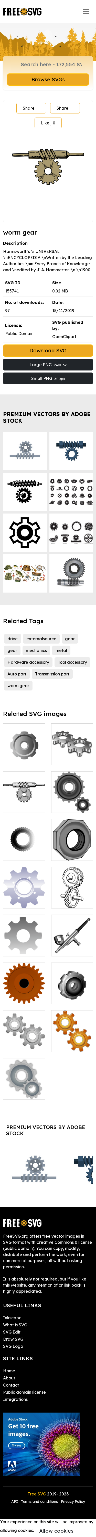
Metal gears (69, 901)
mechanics (36, 650)
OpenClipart (64, 336)
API (15, 1501)
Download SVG (48, 350)
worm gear (18, 685)
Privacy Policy (73, 1501)
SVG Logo (13, 1346)
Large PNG (48, 364)
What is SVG (15, 1324)
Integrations (15, 1399)
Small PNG (48, 378)
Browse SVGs (48, 79)
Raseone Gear (71, 997)
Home (9, 1370)
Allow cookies (56, 1531)
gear (70, 638)
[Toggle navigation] (86, 11)
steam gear (20, 997)
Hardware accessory (28, 662)
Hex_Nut (66, 853)
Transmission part (52, 673)
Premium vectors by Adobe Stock (47, 417)
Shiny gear (19, 901)
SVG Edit (11, 1332)
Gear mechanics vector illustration (24, 1035)
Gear (62, 758)
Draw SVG (13, 1339)
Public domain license (24, 1392)
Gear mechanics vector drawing (72, 1038)
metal (61, 650)
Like (48, 122)
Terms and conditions (39, 1501)
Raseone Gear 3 (24, 755)
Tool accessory (72, 662)
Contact (11, 1385)
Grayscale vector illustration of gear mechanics (24, 1080)
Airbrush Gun (69, 949)
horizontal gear (24, 805)
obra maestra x (24, 853)
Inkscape (12, 1317)
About (9, 1377)
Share (29, 108)
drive (12, 638)
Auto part (16, 673)
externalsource (41, 638)
